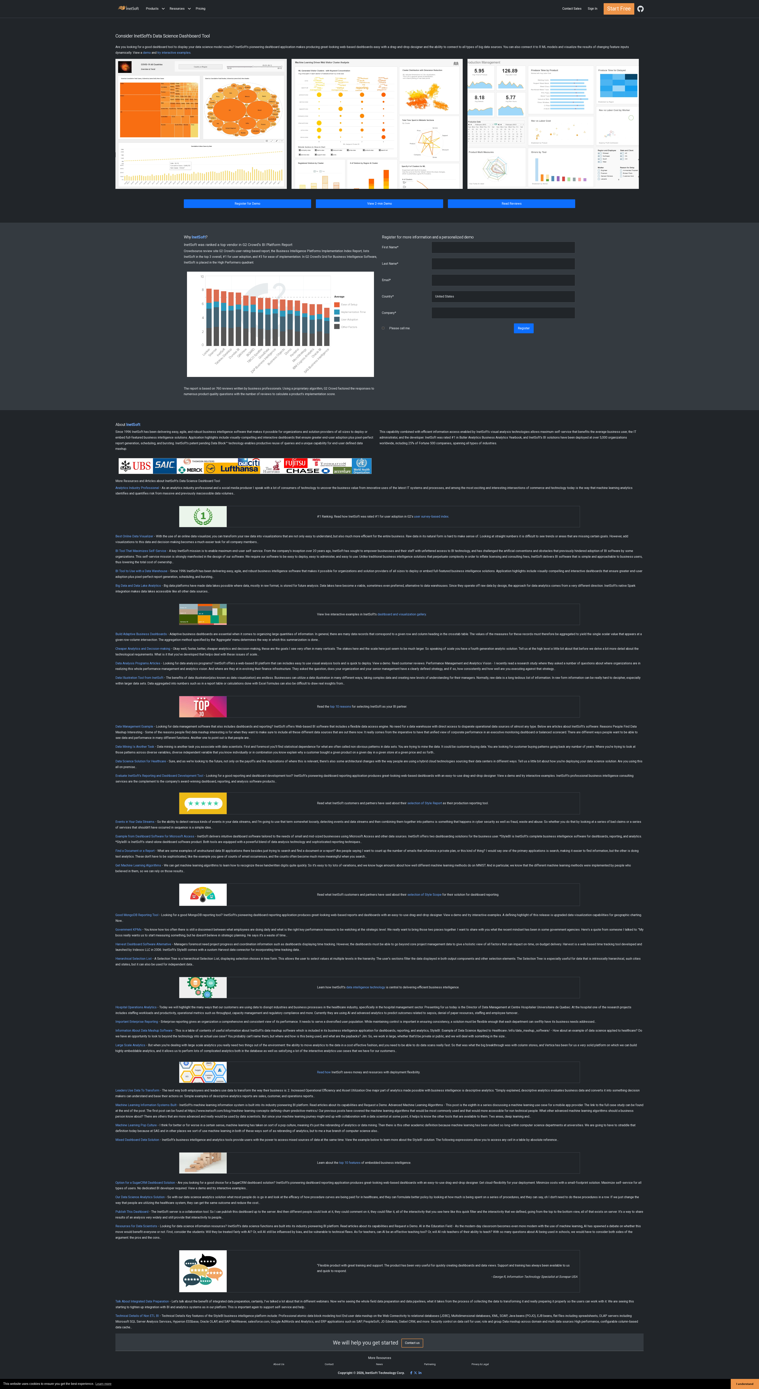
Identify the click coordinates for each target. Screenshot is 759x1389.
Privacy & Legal (480, 1364)
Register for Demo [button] (247, 203)
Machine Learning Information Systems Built (146, 1105)
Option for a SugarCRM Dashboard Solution (145, 1183)
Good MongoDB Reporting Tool (136, 915)
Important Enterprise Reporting (136, 1022)
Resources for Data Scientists (136, 1226)
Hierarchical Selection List (133, 959)
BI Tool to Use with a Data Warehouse (141, 571)
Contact (329, 1364)
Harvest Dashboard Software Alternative (143, 944)
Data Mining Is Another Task (134, 747)
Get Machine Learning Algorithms (138, 865)
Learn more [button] (103, 1383)
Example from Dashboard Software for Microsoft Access (154, 836)
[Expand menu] (162, 8)
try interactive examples (174, 53)
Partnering (430, 1364)
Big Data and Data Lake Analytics (138, 586)
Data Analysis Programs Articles (137, 663)
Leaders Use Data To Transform (137, 1090)
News (379, 1364)
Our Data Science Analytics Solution (140, 1197)
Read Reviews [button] (512, 203)
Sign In (592, 8)
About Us (278, 1364)
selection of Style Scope (424, 894)
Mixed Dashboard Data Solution (137, 1140)
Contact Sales (572, 8)
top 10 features (350, 1163)
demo (147, 53)
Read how (324, 1072)
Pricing (200, 8)
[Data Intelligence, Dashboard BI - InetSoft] (128, 8)
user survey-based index (431, 516)
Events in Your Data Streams (134, 822)
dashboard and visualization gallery (402, 614)
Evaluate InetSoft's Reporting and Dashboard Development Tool (159, 776)
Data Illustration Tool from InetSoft (139, 678)
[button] (156, 9)
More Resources (379, 1358)
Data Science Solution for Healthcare (140, 761)
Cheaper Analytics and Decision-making (142, 649)
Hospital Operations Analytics (136, 1007)
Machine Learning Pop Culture (136, 1125)
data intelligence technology (365, 987)
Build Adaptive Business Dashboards (141, 634)
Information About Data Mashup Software (144, 1030)
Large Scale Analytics (130, 1045)
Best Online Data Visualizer (134, 536)
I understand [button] (744, 1383)
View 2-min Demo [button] (379, 203)
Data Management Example (134, 726)
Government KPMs (128, 929)
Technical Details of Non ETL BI (137, 1316)
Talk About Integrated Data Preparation (142, 1301)
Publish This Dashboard (131, 1212)
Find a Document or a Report (135, 851)
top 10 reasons (340, 706)
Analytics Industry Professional (137, 488)
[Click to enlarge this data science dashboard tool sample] (201, 124)
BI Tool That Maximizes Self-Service (140, 551)
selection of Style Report (424, 803)
